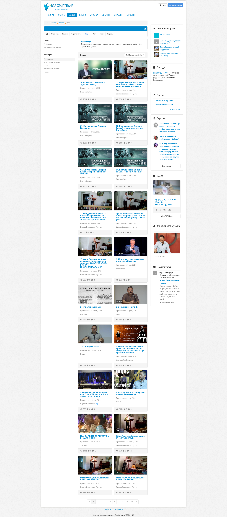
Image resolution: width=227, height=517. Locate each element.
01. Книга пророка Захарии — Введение (94, 127)
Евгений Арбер (86, 92)
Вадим (169, 205)
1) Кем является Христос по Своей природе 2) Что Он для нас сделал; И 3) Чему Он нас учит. (130, 216)
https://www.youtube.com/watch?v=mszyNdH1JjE (130, 479)
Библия (106, 15)
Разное (47, 72)
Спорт (46, 66)
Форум (61, 15)
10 (132, 502)
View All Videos (166, 216)
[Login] (145, 29)
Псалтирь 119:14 (160, 72)
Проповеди (48, 59)
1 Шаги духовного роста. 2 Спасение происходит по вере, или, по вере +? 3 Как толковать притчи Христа (93, 216)
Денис (118, 402)
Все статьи (174, 109)
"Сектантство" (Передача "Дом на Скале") (92, 83)
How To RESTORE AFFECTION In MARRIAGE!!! (94, 437)
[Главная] (47, 34)
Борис (118, 314)
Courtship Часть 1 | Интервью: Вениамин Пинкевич (130, 393)
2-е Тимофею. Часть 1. (127, 307)
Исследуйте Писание (124, 360)
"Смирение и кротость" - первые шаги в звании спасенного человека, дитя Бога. (130, 84)
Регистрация (176, 5)
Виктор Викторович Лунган (126, 94)
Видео (72, 15)
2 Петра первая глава (90, 307)
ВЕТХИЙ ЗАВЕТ (165, 34)
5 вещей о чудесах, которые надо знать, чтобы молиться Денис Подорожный (94, 394)
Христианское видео (52, 62)
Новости (130, 15)
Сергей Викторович (88, 404)
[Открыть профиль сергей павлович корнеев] (156, 35)
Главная (50, 15)
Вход (163, 5)
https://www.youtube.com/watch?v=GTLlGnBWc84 (130, 437)
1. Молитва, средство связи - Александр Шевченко (130, 260)
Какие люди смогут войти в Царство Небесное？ (171, 41)
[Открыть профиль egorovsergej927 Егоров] (156, 41)
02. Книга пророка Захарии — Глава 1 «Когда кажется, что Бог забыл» (130, 128)
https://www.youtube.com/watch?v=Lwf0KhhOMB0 (94, 479)
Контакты (119, 509)
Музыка (94, 15)
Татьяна (83, 445)
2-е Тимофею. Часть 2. (91, 346)
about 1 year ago (167, 302)
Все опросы (166, 166)
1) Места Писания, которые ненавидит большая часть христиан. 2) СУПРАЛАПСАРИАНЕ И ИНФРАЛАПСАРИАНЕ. (93, 263)
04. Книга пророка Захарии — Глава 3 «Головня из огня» (130, 171)
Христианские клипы (52, 69)
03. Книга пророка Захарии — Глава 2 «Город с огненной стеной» (94, 172)
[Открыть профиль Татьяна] (156, 47)
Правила (107, 509)
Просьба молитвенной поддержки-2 (169, 48)
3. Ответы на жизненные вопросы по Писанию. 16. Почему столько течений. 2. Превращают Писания (130, 349)
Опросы (118, 15)
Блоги (82, 15)
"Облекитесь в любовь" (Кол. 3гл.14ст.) (171, 54)
